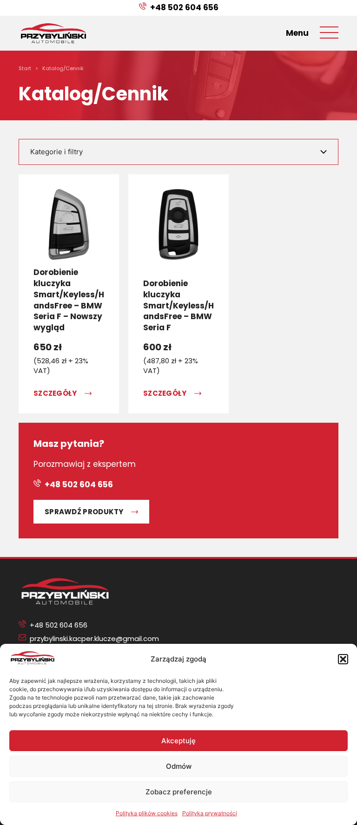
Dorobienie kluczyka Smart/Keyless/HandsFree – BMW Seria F (178, 305)
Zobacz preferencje (178, 791)
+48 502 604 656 (184, 7)
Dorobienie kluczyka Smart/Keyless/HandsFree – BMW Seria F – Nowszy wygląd (68, 300)
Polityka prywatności (209, 813)
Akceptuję (178, 740)
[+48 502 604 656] (142, 7)
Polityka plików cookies (147, 813)
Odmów (179, 766)
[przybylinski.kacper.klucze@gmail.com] (22, 638)
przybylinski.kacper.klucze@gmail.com (94, 638)
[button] (343, 659)
